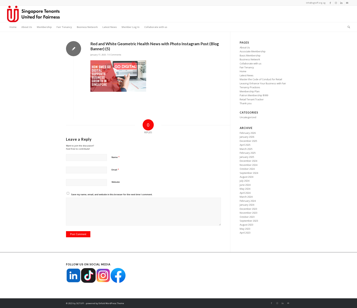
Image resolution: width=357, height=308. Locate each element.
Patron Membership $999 (254, 95)
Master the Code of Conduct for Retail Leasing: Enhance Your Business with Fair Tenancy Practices (263, 83)
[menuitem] (13, 27)
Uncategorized (248, 117)
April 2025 (245, 144)
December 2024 (248, 160)
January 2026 (247, 136)
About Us (245, 47)
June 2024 (245, 184)
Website (116, 182)
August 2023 (246, 224)
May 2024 (245, 188)
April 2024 (245, 192)
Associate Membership (253, 51)
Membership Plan (250, 91)
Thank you (246, 103)
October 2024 (247, 168)
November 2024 (248, 165)
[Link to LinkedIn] (341, 3)
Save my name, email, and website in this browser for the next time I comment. (111, 194)
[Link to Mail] (347, 3)
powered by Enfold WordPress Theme (105, 303)
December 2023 (248, 208)
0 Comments (115, 54)
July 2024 (244, 180)
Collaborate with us (250, 63)
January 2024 (247, 204)
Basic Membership (250, 55)
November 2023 (248, 212)
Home (243, 71)
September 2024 (249, 173)
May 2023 (245, 228)
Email (115, 169)
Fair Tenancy (247, 67)
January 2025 (247, 157)
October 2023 (247, 216)
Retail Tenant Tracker (252, 99)
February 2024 (248, 200)
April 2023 (245, 232)
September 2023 (249, 220)
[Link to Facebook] (330, 3)
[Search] (347, 27)
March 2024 (246, 196)
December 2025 (248, 141)
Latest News (246, 75)
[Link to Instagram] (336, 3)
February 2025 (248, 152)
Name (116, 157)
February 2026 (248, 133)
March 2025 (246, 149)
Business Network (250, 59)
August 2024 (246, 176)
